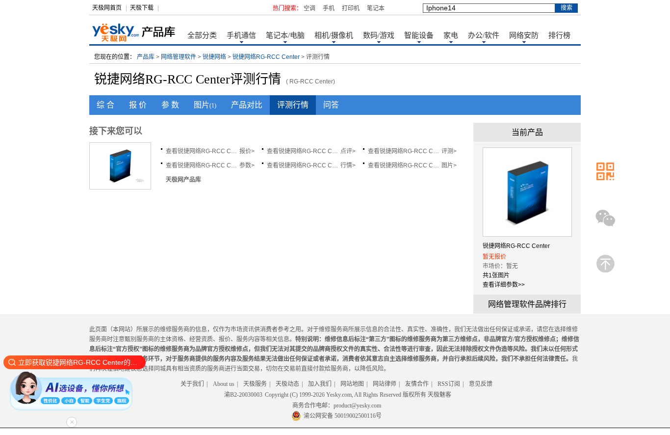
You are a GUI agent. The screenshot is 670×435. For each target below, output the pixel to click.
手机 (329, 8)
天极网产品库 (183, 179)
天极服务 (255, 384)
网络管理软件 (178, 57)
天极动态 (287, 384)
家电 (450, 35)
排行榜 (559, 35)
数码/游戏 (378, 35)
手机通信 (241, 35)
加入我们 (320, 384)
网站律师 (384, 384)
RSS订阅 (449, 384)
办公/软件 (483, 35)
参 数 (170, 105)
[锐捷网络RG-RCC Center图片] (120, 182)
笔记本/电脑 (285, 35)
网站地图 (352, 384)
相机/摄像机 (333, 35)
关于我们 (192, 384)
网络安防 (524, 35)
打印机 (351, 8)
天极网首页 (107, 7)
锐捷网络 (214, 57)
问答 (331, 105)
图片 (205, 105)
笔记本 (376, 8)
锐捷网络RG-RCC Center (266, 57)
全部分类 (202, 35)
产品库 (146, 57)
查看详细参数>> (504, 284)
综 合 (105, 105)
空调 (309, 8)
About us (223, 384)
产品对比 (246, 105)
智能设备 (419, 35)
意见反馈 (480, 384)
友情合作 (417, 384)
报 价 (138, 105)
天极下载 (142, 7)
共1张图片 (496, 275)
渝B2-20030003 (243, 394)
